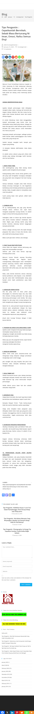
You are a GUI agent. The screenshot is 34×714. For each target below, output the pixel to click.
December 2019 (5, 674)
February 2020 (5, 668)
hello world (4, 633)
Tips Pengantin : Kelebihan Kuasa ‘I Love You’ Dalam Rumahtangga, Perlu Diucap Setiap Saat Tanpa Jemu (17, 509)
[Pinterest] (13, 57)
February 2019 (5, 683)
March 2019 (4, 680)
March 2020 (4, 665)
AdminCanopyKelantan (10, 45)
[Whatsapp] (19, 57)
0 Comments (7, 49)
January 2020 (5, 671)
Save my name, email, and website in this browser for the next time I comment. (16, 579)
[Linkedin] (9, 57)
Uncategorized (22, 47)
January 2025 (5, 662)
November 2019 (6, 677)
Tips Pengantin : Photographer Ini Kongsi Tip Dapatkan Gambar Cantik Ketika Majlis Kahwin (17, 531)
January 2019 (5, 686)
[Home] (2, 17)
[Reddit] (16, 57)
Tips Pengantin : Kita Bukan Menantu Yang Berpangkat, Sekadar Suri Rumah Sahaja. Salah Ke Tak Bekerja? (17, 520)
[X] (6, 57)
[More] (22, 57)
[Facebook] (3, 57)
